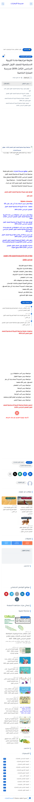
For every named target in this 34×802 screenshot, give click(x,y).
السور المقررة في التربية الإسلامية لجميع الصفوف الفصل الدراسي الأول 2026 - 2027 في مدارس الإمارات (11, 721)
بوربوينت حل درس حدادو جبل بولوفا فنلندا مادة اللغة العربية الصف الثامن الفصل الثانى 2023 (11, 711)
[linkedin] (22, 594)
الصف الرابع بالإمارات (16, 773)
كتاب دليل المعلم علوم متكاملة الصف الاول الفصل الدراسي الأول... (16, 324)
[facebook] (28, 594)
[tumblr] (17, 599)
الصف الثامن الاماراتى (16, 764)
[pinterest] (6, 594)
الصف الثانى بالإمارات (16, 784)
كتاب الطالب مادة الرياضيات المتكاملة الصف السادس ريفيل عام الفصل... (11, 49)
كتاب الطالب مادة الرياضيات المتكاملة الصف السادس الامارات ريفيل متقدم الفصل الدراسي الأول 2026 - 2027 (18, 636)
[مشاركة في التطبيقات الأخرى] (10, 474)
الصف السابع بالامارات (16, 761)
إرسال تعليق (25, 550)
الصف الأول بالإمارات (25, 56)
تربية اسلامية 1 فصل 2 (25, 465)
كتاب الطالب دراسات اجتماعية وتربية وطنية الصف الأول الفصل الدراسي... (16, 309)
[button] (25, 474)
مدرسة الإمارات (17, 4)
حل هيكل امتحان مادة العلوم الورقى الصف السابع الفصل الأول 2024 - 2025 (11, 701)
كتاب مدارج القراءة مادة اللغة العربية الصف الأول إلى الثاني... (16, 316)
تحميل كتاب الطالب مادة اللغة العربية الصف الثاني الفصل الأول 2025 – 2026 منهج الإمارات (11, 691)
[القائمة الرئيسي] (31, 4)
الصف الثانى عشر (16, 776)
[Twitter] (17, 594)
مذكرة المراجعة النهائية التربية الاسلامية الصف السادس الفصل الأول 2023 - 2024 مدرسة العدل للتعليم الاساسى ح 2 (11, 731)
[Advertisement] (17, 29)
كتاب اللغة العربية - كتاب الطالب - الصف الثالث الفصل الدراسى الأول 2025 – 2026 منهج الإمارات (11, 672)
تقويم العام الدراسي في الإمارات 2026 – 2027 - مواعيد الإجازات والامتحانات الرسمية (11, 652)
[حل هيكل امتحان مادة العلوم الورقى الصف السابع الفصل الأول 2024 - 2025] (25, 700)
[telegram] (12, 594)
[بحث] (3, 4)
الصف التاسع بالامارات (16, 770)
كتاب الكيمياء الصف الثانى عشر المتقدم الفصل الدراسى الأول (11, 681)
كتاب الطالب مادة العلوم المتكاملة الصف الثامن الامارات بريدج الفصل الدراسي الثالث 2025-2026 (11, 741)
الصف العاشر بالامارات (16, 779)
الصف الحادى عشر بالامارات (16, 787)
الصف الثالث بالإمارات (16, 781)
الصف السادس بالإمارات (16, 758)
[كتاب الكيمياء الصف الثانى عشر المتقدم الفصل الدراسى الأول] (25, 680)
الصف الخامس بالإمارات (16, 767)
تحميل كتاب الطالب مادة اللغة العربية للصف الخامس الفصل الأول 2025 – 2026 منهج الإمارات (10, 662)
